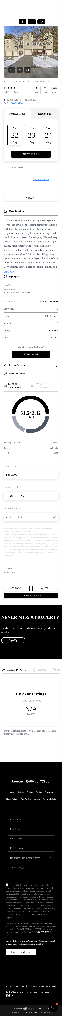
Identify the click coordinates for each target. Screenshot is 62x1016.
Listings (20, 792)
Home (11, 792)
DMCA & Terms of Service (35, 1012)
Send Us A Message (21, 952)
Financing (49, 792)
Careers (37, 799)
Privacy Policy (12, 941)
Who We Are (25, 799)
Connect (31, 805)
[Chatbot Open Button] (53, 1007)
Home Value (11, 799)
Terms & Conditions (28, 941)
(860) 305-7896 (42, 932)
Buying (30, 792)
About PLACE (49, 799)
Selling (39, 792)
